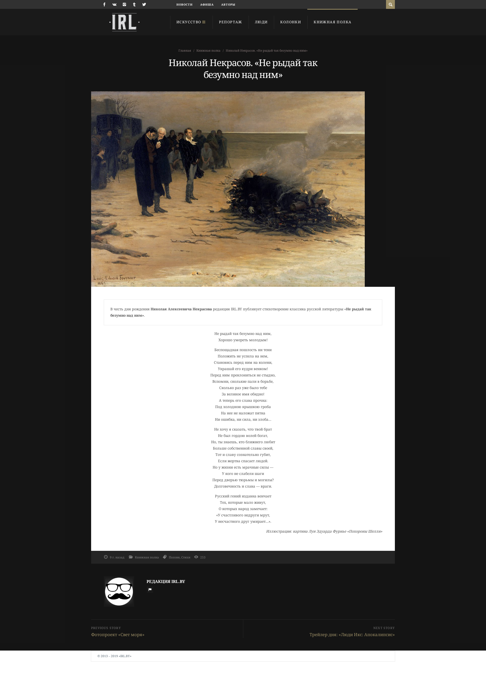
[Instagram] (124, 4)
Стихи (185, 557)
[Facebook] (104, 4)
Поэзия (174, 557)
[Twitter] (144, 4)
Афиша (207, 4)
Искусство (188, 21)
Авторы (228, 4)
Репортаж (230, 21)
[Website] (150, 590)
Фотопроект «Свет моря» (118, 634)
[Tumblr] (134, 4)
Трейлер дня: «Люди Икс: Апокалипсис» (352, 634)
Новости (184, 4)
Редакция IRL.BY (166, 581)
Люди (261, 21)
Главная (184, 50)
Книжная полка (332, 21)
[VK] (114, 4)
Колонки (290, 21)
